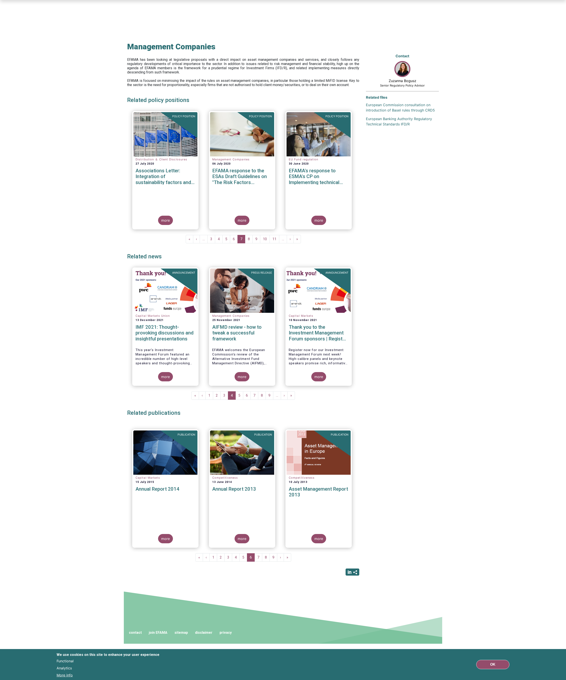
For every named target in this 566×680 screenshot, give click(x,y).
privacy (226, 632)
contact (135, 632)
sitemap (181, 632)
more (165, 220)
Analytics (64, 668)
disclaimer (203, 632)
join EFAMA (158, 632)
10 (266, 239)
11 (275, 239)
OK (492, 664)
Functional (65, 661)
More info (65, 675)
